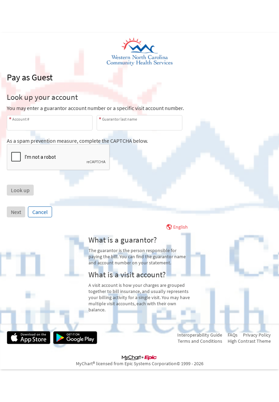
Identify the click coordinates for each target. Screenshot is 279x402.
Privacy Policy (257, 335)
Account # (20, 119)
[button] (20, 190)
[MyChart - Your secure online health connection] (139, 51)
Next (16, 211)
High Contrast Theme (249, 341)
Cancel (40, 211)
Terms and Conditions (200, 341)
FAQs (232, 335)
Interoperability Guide (199, 335)
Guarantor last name (119, 119)
